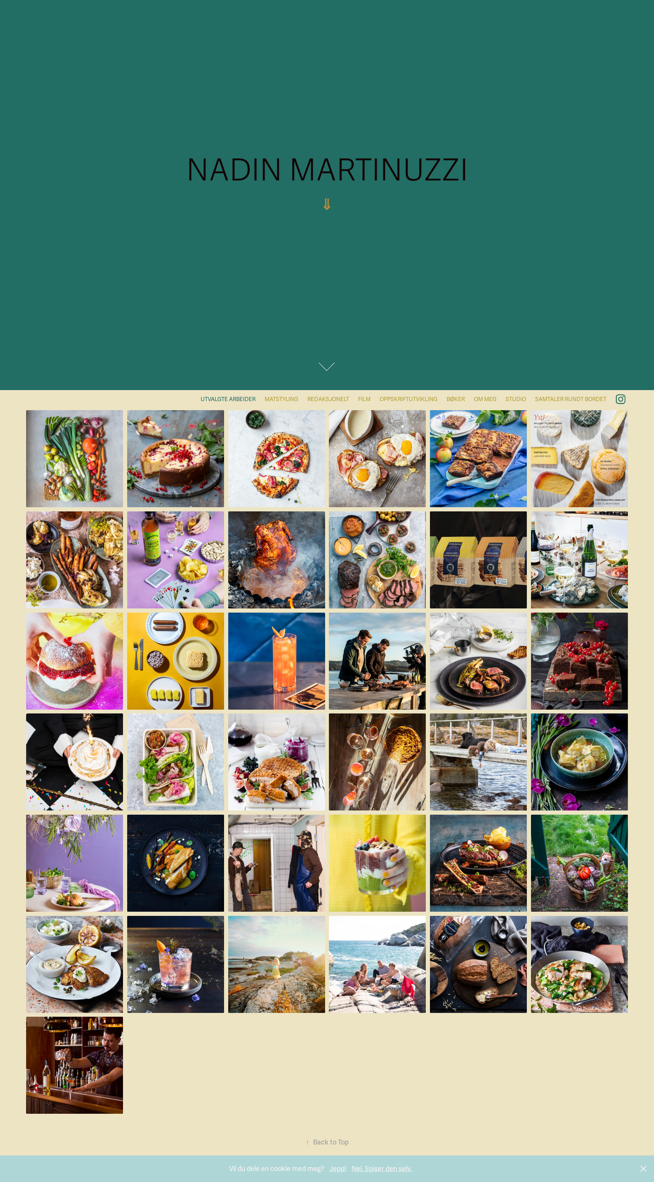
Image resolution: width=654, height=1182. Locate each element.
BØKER (456, 399)
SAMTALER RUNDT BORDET (570, 399)
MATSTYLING (281, 399)
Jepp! (338, 1169)
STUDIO (516, 399)
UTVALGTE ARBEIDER (228, 399)
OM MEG (485, 399)
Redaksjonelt (328, 399)
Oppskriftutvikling (409, 399)
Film (364, 399)
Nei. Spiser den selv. (382, 1169)
